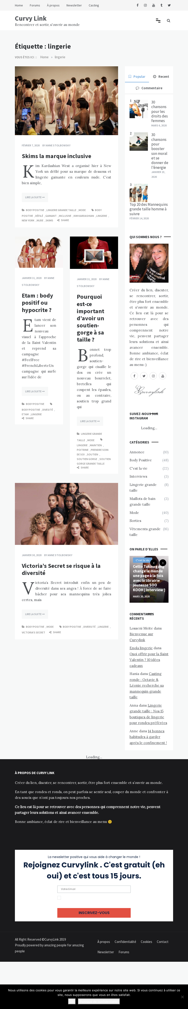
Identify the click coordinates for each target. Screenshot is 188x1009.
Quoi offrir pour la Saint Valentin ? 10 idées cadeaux (149, 660)
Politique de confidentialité (99, 1001)
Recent (163, 76)
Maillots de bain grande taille (142, 501)
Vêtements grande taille (145, 532)
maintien (96, 445)
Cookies (146, 941)
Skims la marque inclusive (56, 156)
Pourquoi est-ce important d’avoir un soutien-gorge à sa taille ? (90, 318)
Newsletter (74, 5)
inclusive (65, 215)
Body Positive (35, 210)
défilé (39, 215)
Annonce (137, 452)
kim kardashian (84, 215)
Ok (72, 1001)
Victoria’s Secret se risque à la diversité (61, 569)
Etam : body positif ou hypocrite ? (37, 302)
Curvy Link (31, 18)
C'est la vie (138, 468)
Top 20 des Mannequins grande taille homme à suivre (149, 209)
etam (25, 414)
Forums (35, 5)
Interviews (138, 476)
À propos (53, 5)
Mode (82, 210)
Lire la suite (33, 197)
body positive (31, 409)
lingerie (101, 215)
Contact (163, 941)
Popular (139, 76)
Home (19, 5)
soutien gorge (87, 459)
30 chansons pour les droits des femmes (159, 111)
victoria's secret (33, 632)
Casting (94, 5)
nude (40, 220)
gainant (51, 215)
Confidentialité (125, 941)
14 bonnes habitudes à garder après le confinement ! (148, 737)
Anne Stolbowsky (58, 145)
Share (65, 220)
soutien (92, 454)
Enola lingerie (141, 648)
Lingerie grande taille (61, 210)
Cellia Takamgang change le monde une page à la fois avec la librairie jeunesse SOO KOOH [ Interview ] (149, 578)
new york (28, 220)
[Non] (182, 997)
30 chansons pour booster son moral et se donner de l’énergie (159, 151)
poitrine (82, 450)
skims (49, 220)
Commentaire (151, 88)
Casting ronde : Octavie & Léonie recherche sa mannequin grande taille (147, 685)
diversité (89, 626)
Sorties (135, 520)
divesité (47, 409)
